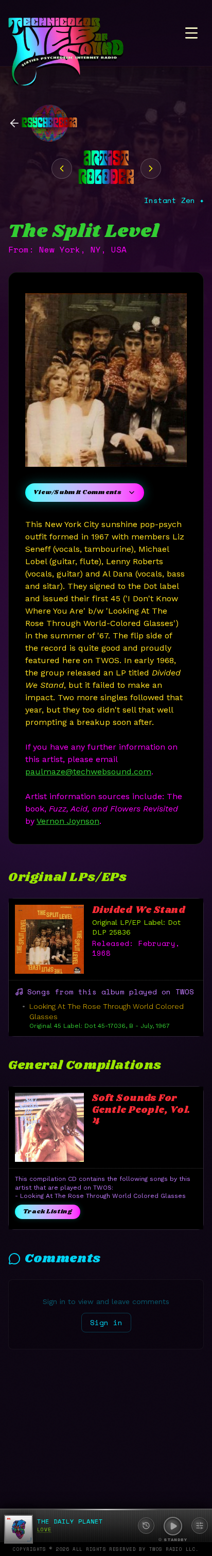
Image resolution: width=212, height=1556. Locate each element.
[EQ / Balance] (199, 1525)
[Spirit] (61, 168)
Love (44, 1529)
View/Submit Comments (77, 492)
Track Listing (47, 1211)
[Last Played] (146, 1525)
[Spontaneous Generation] (150, 168)
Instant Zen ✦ (174, 200)
